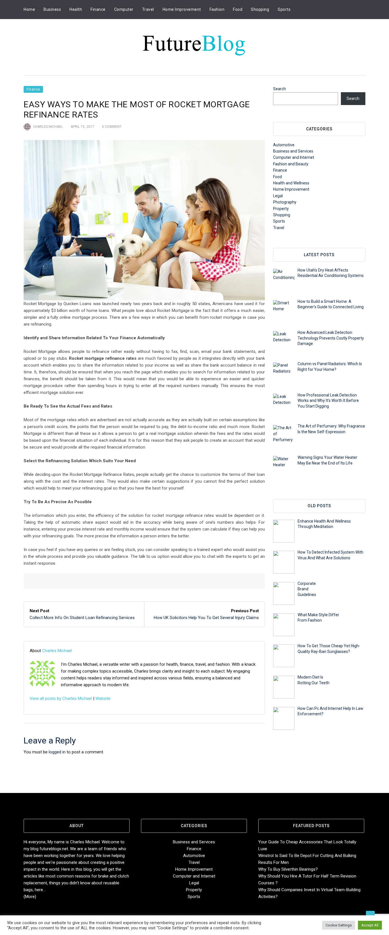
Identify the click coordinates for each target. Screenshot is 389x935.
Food (237, 9)
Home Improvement (182, 9)
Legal (278, 196)
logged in (57, 752)
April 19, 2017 (82, 127)
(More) (30, 896)
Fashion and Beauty (290, 164)
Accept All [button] (369, 925)
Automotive (283, 145)
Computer (124, 9)
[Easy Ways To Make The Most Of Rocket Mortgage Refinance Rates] (144, 220)
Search (279, 89)
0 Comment (112, 127)
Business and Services (293, 151)
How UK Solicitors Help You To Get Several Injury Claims (206, 617)
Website (102, 698)
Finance (98, 9)
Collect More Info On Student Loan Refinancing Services (82, 617)
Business (52, 9)
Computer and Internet (293, 157)
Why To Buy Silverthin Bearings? (288, 869)
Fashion (217, 9)
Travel (148, 9)
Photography (284, 202)
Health (75, 9)
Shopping (260, 9)
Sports (284, 9)
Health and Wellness (291, 183)
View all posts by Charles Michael (61, 698)
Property (281, 208)
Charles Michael (48, 127)
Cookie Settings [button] (338, 925)
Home (29, 9)
